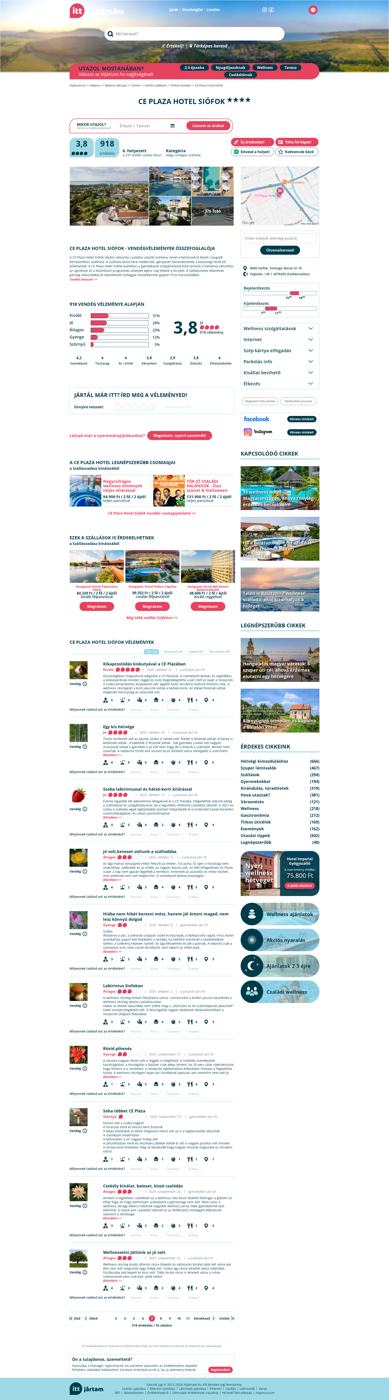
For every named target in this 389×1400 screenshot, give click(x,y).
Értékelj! (175, 46)
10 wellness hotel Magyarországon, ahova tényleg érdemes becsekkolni (278, 498)
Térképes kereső (211, 46)
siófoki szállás (142, 155)
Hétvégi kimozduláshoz (290, 651)
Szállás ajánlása (134, 1388)
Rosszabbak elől (220, 651)
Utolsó (224, 1318)
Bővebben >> (112, 755)
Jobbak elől (196, 651)
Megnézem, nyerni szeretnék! (179, 435)
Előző (93, 1318)
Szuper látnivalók (254, 654)
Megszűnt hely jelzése (260, 401)
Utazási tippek (300, 654)
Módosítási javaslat (298, 401)
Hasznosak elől (173, 651)
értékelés (107, 147)
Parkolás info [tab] (258, 362)
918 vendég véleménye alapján (107, 304)
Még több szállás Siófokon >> (152, 617)
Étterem (216, 1388)
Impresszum (265, 1393)
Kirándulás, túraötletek (265, 788)
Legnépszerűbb (253, 657)
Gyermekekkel (255, 781)
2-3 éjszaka (194, 67)
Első (77, 1318)
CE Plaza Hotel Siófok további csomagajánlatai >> (152, 513)
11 (188, 1318)
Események (252, 829)
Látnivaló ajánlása (192, 1388)
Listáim (213, 9)
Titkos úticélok (301, 711)
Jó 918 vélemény (212, 327)
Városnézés (252, 802)
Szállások (282, 482)
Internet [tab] (253, 339)
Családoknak (240, 74)
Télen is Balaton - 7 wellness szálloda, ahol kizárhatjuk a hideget (274, 599)
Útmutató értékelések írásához (195, 1393)
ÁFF (117, 1393)
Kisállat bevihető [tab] (262, 373)
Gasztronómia (255, 815)
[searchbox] (194, 34)
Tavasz (291, 67)
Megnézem (96, 606)
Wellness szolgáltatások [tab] (270, 328)
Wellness (265, 67)
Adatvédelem (134, 1393)
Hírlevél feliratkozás (237, 1393)
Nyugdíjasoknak (230, 67)
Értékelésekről (158, 1393)
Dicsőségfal (192, 9)
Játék (174, 9)
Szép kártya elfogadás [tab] (267, 350)
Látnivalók (247, 1388)
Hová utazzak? (279, 654)
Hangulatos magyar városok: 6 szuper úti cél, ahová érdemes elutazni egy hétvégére (276, 670)
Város (263, 1388)
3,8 (185, 326)
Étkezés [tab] (252, 384)
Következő (202, 1318)
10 (179, 1318)
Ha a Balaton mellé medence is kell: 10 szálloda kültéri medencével (277, 549)
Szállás (231, 1388)
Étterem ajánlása (162, 1388)
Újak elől (151, 651)
